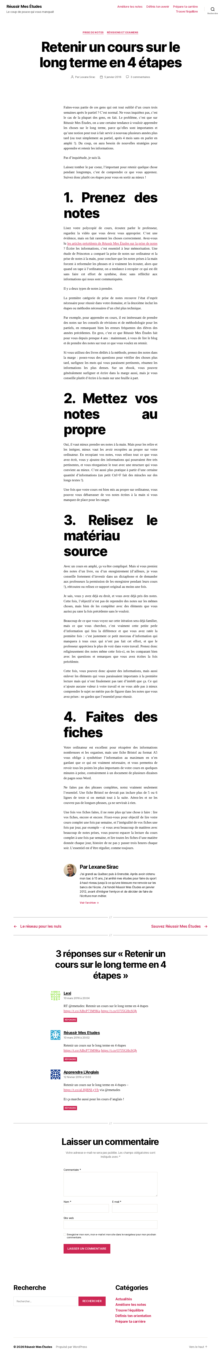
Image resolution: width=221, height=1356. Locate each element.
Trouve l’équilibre (187, 11)
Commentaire (72, 1169)
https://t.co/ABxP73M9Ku (82, 1011)
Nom (67, 1201)
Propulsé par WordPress (71, 1347)
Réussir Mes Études (24, 6)
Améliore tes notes (129, 6)
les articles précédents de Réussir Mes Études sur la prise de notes (112, 243)
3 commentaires (140, 77)
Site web (69, 1217)
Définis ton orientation (133, 1316)
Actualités (123, 1299)
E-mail (116, 1201)
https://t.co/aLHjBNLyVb (81, 1090)
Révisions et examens (122, 32)
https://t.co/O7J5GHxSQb (119, 1011)
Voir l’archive (89, 902)
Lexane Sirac (87, 77)
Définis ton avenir (157, 6)
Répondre (70, 1020)
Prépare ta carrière (185, 6)
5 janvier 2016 (112, 77)
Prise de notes (93, 32)
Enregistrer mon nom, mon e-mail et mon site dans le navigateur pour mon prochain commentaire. (111, 1236)
